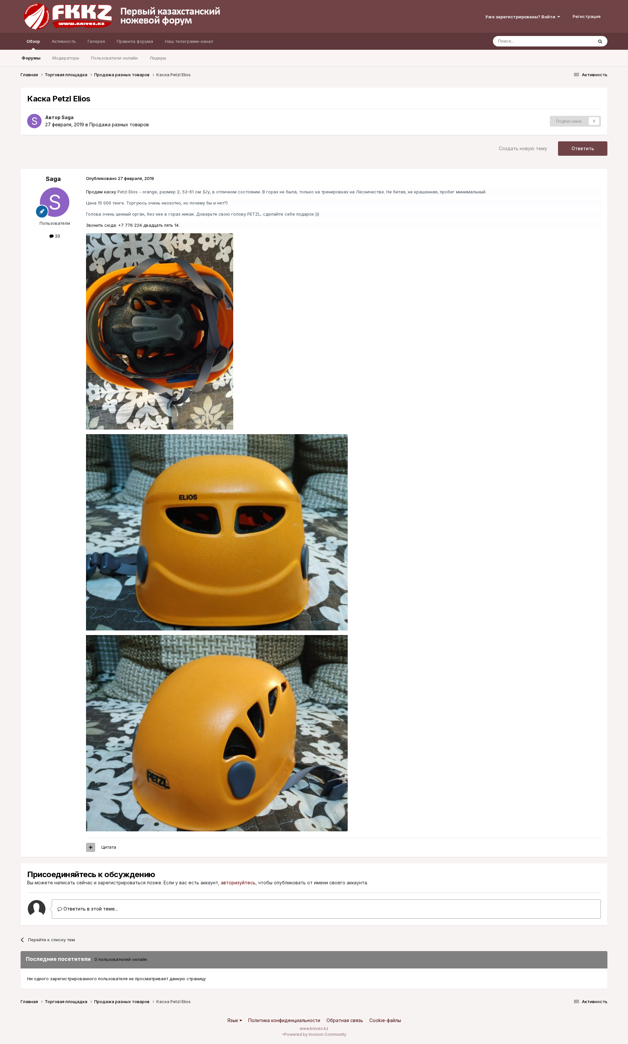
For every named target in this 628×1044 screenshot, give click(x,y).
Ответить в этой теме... (90, 908)
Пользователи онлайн (114, 58)
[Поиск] (600, 41)
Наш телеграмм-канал (189, 41)
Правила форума (135, 41)
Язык (233, 1020)
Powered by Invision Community (315, 1034)
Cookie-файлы (385, 1020)
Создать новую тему (523, 148)
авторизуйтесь (238, 882)
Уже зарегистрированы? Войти (521, 16)
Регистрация (587, 16)
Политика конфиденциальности (284, 1020)
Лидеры (157, 58)
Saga (67, 117)
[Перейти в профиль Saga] (34, 121)
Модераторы (65, 58)
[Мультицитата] (90, 847)
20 (57, 236)
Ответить (582, 148)
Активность (64, 41)
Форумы (31, 58)
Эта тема (575, 41)
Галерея (96, 41)
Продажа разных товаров (119, 124)
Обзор (33, 41)
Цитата (108, 847)
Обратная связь (344, 1020)
